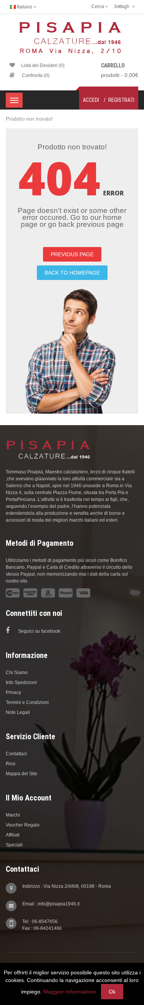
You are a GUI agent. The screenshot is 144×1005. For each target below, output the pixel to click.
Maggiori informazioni (69, 992)
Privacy (13, 692)
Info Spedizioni (21, 682)
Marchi (13, 815)
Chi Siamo (17, 672)
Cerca (98, 6)
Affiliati (13, 835)
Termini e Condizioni (27, 702)
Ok (112, 992)
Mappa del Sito (21, 773)
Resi (10, 763)
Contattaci (16, 753)
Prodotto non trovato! (29, 119)
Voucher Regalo (23, 825)
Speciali (14, 845)
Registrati (121, 100)
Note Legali (18, 712)
